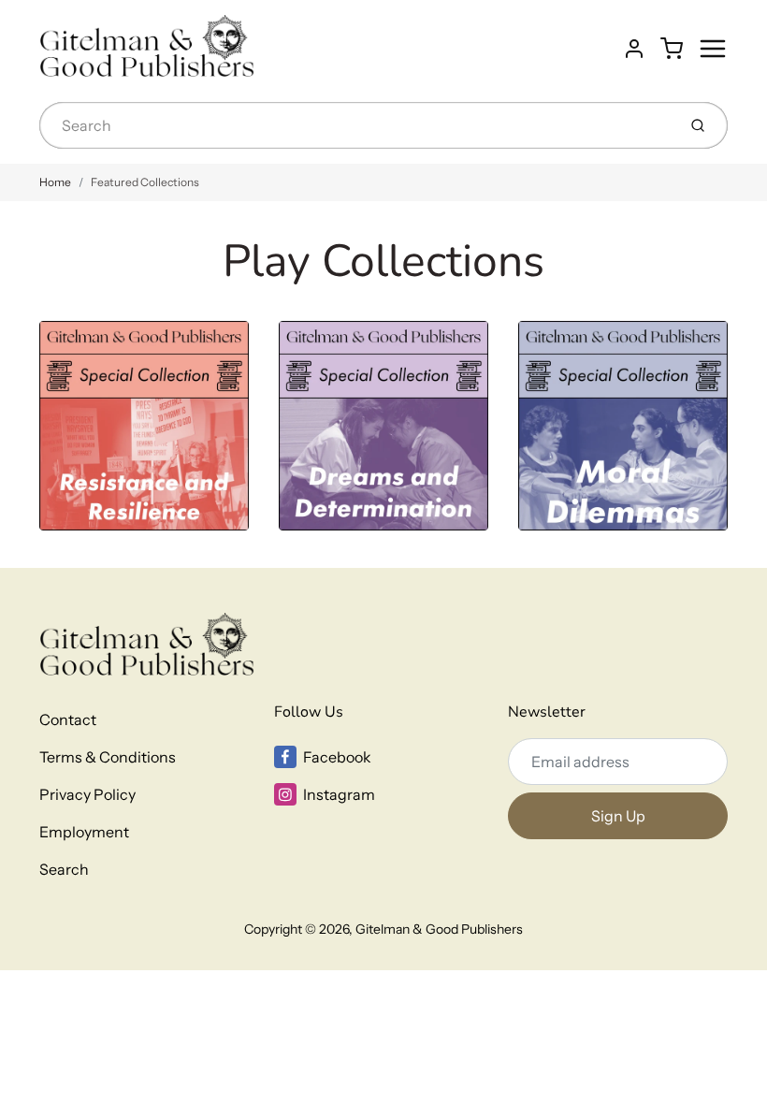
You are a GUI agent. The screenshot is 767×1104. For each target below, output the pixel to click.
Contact (67, 719)
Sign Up (618, 815)
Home (55, 182)
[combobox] (356, 125)
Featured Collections (145, 182)
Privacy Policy (87, 794)
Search (64, 869)
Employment (84, 831)
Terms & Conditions (107, 757)
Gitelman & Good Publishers (439, 929)
